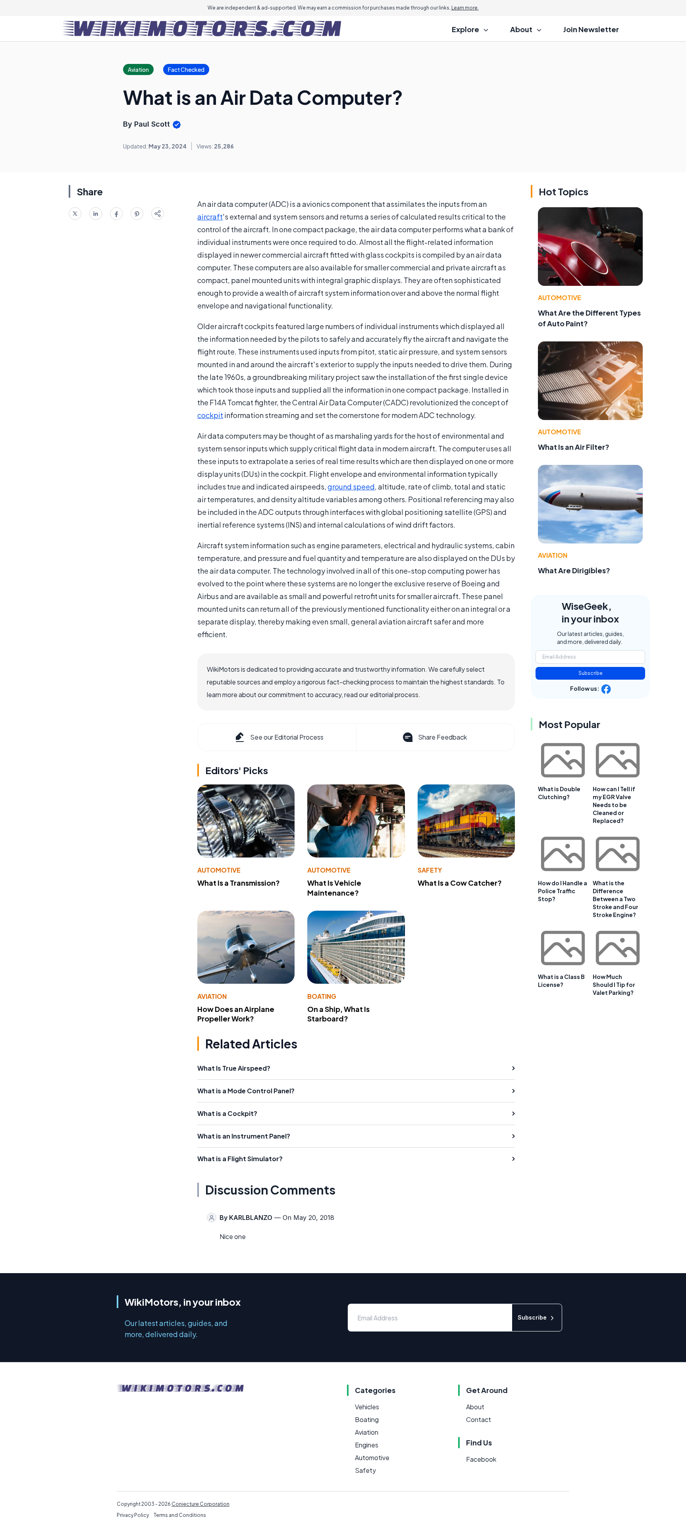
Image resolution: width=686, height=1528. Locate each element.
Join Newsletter (591, 29)
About (475, 1407)
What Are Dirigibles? (574, 570)
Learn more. (465, 8)
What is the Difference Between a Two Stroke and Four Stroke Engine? (615, 898)
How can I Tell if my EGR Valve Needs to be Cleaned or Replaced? (614, 804)
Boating (321, 996)
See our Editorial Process (287, 737)
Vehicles (367, 1407)
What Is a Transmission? (238, 882)
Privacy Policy (133, 1515)
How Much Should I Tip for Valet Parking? (614, 984)
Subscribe (590, 673)
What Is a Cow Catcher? (460, 882)
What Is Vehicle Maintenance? (334, 887)
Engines (366, 1445)
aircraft (210, 216)
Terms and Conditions (180, 1515)
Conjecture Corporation (200, 1504)
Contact (478, 1419)
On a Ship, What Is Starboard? (338, 1013)
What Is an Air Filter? (573, 446)
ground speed (351, 486)
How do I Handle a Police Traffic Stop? (562, 890)
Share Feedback (442, 737)
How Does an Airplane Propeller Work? (235, 1013)
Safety (430, 870)
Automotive (219, 870)
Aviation (212, 996)
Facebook (481, 1459)
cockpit (210, 415)
